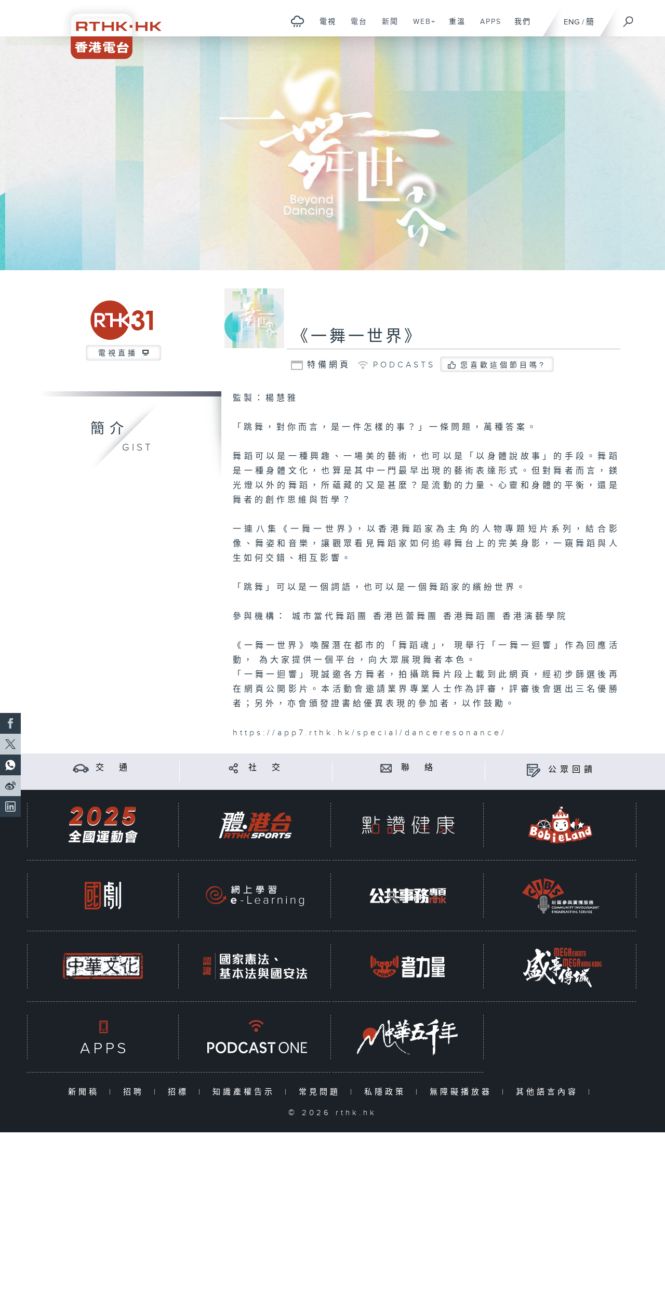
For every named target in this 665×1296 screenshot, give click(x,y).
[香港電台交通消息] (81, 767)
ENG (572, 22)
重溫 (453, 27)
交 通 (113, 768)
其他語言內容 (549, 1092)
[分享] (233, 767)
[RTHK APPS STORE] (103, 1037)
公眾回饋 (572, 770)
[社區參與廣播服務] (560, 896)
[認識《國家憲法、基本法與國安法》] (255, 966)
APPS (486, 27)
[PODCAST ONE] (255, 1037)
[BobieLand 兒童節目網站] (560, 825)
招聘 (136, 1092)
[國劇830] (103, 896)
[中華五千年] (407, 1037)
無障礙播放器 (463, 1092)
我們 (519, 27)
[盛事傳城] (560, 966)
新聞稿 (86, 1092)
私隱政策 (387, 1092)
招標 (180, 1092)
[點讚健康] (407, 825)
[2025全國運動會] (103, 825)
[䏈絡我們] (386, 767)
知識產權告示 (246, 1092)
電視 (324, 27)
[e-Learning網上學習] (255, 896)
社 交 (266, 768)
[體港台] (255, 825)
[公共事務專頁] (407, 896)
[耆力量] (407, 966)
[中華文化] (103, 966)
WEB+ (420, 27)
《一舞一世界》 (357, 336)
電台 (355, 27)
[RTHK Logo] (109, 29)
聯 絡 (418, 768)
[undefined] (297, 21)
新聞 (386, 27)
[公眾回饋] (533, 769)
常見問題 (322, 1092)
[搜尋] (628, 18)
